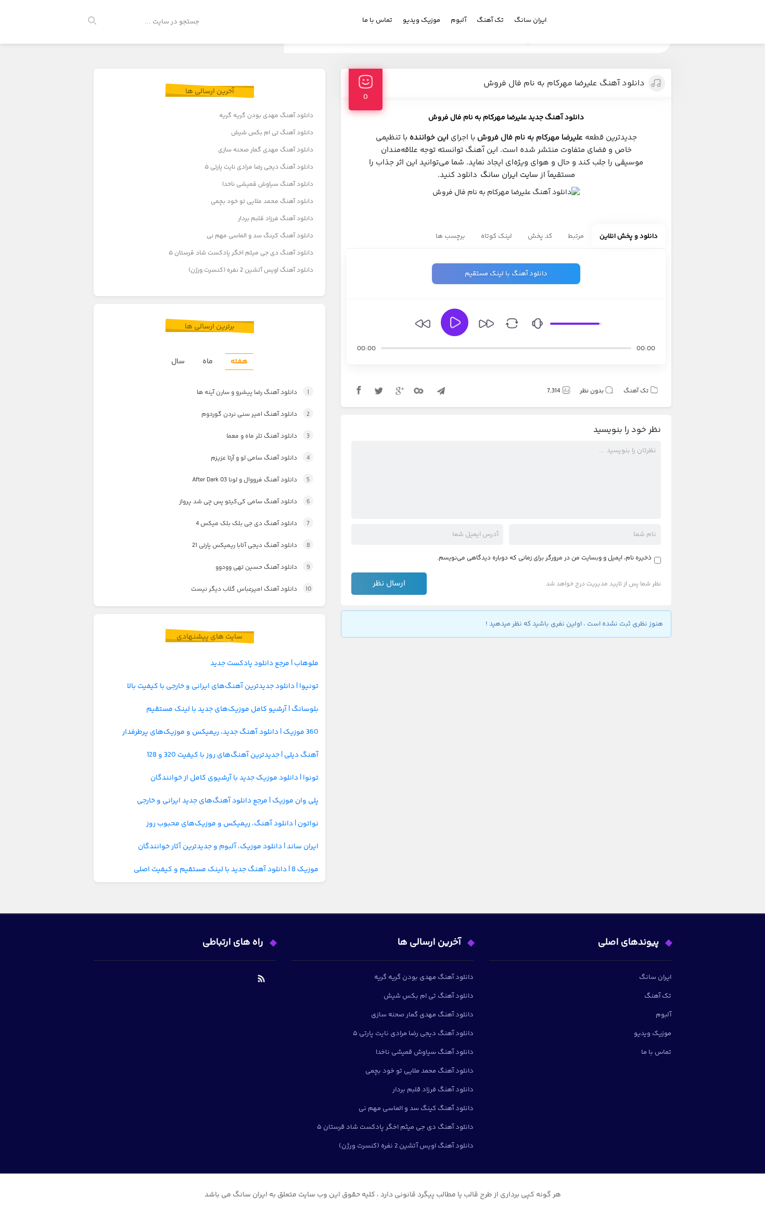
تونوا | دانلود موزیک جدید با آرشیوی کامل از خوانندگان (234, 778)
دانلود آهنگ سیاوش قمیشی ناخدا (267, 184)
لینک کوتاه (496, 236)
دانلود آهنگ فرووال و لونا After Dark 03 (239, 480)
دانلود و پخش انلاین (629, 236)
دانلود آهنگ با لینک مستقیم (506, 274)
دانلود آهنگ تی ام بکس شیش (272, 133)
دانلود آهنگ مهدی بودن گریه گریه (266, 116)
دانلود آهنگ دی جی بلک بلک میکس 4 (241, 524)
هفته (239, 361)
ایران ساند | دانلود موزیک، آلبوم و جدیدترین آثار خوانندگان (228, 846)
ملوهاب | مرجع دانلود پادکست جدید (264, 663)
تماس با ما (377, 20)
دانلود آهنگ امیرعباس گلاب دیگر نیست (239, 589)
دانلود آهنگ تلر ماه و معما (256, 436)
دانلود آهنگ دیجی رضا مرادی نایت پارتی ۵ (259, 167)
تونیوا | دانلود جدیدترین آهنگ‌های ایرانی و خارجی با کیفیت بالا (222, 686)
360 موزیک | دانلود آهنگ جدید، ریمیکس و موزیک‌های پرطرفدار (220, 732)
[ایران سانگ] (659, 34)
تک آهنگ (490, 20)
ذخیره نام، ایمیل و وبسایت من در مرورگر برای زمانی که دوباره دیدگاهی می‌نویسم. (544, 558)
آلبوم (458, 20)
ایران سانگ (530, 20)
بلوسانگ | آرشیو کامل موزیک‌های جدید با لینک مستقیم (232, 709)
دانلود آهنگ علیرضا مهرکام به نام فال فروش (564, 83)
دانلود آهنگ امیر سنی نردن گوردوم (244, 414)
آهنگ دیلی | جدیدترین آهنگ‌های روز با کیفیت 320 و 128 (232, 755)
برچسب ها (450, 236)
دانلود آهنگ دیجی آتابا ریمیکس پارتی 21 (239, 546)
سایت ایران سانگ (509, 175)
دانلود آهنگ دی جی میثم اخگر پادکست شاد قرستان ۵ (241, 253)
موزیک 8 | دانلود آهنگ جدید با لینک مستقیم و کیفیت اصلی (226, 869)
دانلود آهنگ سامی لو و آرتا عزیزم (249, 458)
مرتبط (576, 236)
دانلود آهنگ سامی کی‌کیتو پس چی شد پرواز (233, 502)
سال (178, 361)
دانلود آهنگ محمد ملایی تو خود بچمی (262, 202)
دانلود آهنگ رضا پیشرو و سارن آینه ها (240, 393)
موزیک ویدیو (421, 20)
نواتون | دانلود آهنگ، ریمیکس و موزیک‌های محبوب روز (232, 824)
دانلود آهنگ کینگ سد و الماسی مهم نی (260, 236)
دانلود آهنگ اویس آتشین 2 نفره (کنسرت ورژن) (250, 270)
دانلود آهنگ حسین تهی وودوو (252, 567)
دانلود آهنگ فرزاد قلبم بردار (275, 219)
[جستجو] (97, 22)
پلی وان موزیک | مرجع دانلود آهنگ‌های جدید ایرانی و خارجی (227, 801)
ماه (207, 361)
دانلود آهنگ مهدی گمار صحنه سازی (265, 150)
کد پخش (540, 236)
